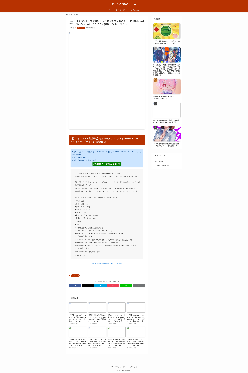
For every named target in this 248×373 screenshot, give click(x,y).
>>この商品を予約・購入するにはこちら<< (107, 263)
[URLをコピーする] (139, 285)
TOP (112, 367)
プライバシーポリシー (162, 165)
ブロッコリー (81, 27)
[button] (75, 285)
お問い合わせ (159, 161)
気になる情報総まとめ (124, 4)
